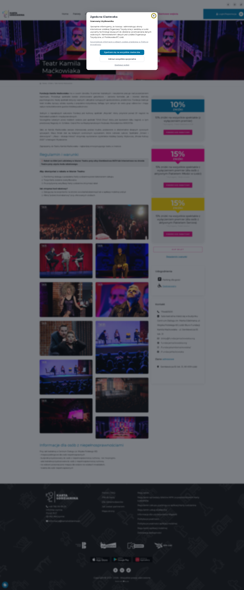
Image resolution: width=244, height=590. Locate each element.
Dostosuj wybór (122, 65)
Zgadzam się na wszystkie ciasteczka (122, 52)
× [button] (154, 15)
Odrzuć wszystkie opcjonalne (122, 59)
